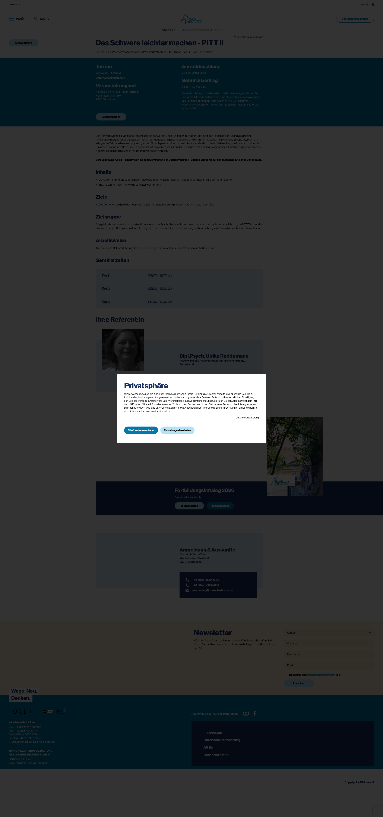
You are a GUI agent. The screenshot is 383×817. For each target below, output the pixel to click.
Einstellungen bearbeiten (177, 430)
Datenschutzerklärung (247, 417)
